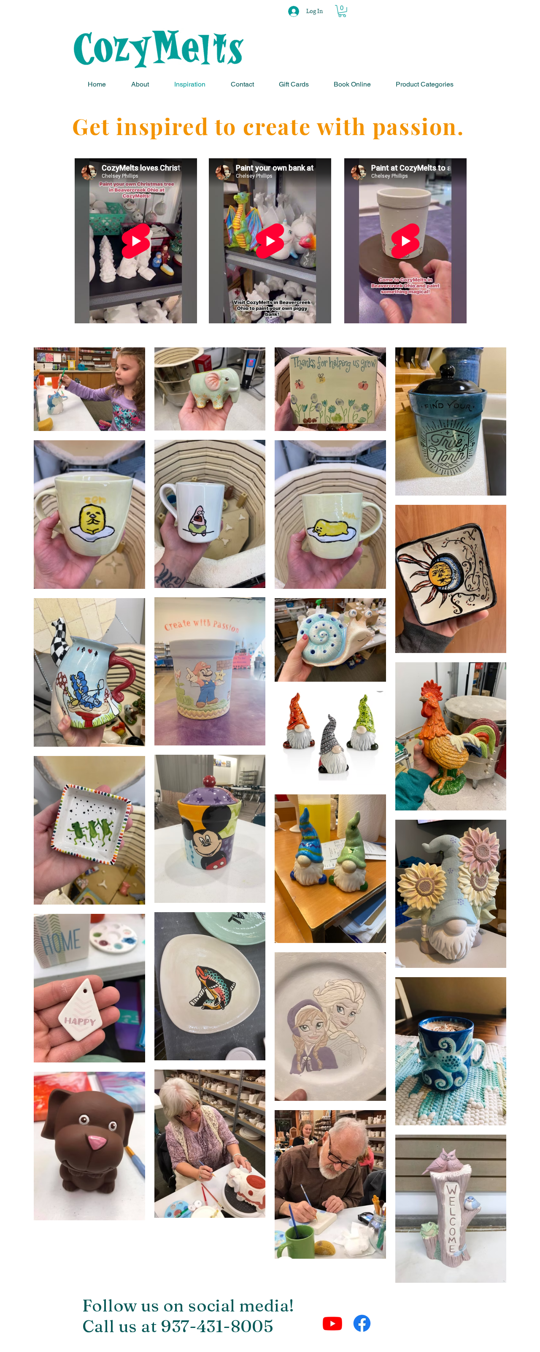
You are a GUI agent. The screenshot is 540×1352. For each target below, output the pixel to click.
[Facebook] (362, 1323)
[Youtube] (332, 1323)
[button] (342, 11)
